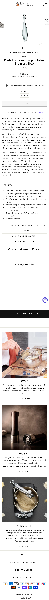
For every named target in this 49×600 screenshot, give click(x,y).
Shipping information (24, 226)
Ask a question (24, 241)
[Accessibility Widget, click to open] (45, 300)
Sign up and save (24, 578)
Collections (21, 52)
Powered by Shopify (24, 598)
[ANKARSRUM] (24, 499)
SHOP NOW (24, 471)
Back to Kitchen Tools (26, 314)
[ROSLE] (24, 355)
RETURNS (25, 231)
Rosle (24, 57)
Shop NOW (24, 399)
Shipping (15, 76)
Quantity (24, 91)
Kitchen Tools (32, 52)
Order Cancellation (24, 236)
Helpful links (23, 570)
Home (12, 52)
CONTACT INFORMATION (23, 562)
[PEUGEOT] (24, 427)
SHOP (24, 554)
